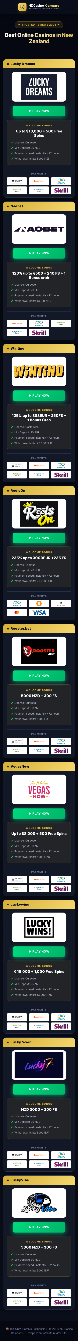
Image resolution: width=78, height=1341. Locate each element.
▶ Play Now (39, 111)
